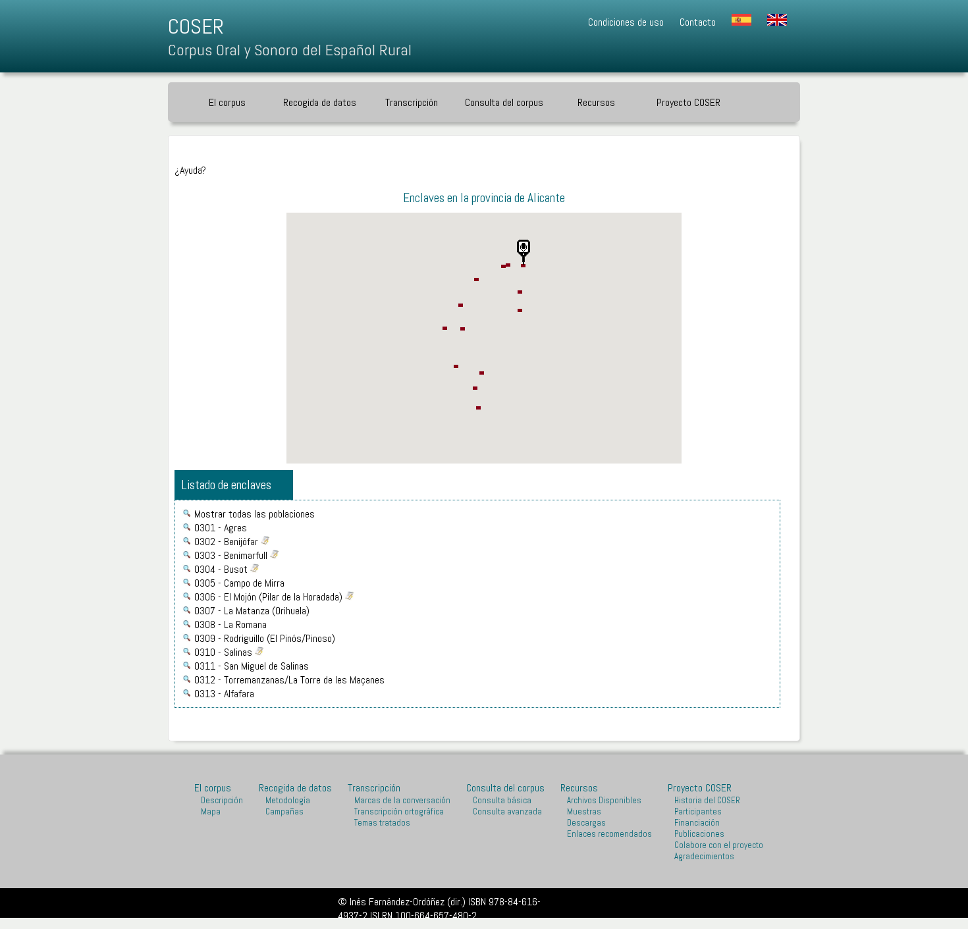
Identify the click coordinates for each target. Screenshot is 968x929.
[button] (523, 252)
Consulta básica (502, 800)
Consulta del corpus (504, 102)
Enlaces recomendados (609, 833)
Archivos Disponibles (604, 800)
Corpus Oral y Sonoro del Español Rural (290, 50)
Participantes (698, 811)
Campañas (284, 811)
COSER (196, 26)
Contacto (698, 22)
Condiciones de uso (626, 22)
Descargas (586, 822)
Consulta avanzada (507, 811)
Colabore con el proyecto (718, 845)
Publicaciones (699, 833)
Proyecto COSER (700, 788)
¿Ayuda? (190, 170)
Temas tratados (382, 822)
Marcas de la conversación (402, 800)
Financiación (697, 822)
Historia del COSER (707, 800)
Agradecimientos (704, 856)
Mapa (211, 811)
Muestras (584, 811)
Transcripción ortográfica (399, 811)
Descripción (222, 800)
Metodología (287, 800)
